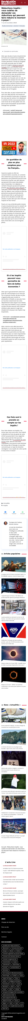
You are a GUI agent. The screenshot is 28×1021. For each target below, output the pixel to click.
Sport (17, 1003)
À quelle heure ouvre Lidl (16, 1006)
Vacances (5, 1006)
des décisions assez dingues (15, 188)
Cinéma (18, 951)
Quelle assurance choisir (8, 995)
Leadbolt (4, 1018)
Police (10, 989)
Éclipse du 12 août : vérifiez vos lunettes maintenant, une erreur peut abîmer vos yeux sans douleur (13, 686)
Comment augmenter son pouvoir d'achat (13, 953)
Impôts (5, 505)
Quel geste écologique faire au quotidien (13, 992)
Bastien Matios (13, 524)
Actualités (6, 503)
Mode (12, 986)
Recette (17, 1000)
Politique (17, 989)
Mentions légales (6, 932)
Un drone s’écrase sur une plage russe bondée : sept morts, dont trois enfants (12, 747)
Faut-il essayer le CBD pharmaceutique (12, 973)
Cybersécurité (6, 964)
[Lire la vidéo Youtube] (14, 148)
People (4, 989)
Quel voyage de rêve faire (9, 997)
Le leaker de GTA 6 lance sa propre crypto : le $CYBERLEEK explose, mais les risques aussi (13, 575)
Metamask (5, 986)
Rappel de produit (7, 1000)
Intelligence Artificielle (14, 981)
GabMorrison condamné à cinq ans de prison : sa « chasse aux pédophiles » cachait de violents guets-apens (13, 814)
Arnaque (5, 951)
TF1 (22, 1003)
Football (14, 975)
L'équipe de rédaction (8, 922)
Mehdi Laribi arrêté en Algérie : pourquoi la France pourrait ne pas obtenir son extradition (12, 770)
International (6, 984)
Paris (18, 986)
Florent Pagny (6, 975)
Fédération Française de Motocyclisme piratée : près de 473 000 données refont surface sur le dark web (12, 641)
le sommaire (11, 51)
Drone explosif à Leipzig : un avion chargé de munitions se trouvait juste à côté (13, 726)
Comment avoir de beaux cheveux (11, 956)
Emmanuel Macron (15, 967)
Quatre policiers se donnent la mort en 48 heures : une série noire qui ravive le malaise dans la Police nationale (13, 618)
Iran (13, 984)
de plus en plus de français (12, 66)
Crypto (15, 962)
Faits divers (5, 970)
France (21, 975)
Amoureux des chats (17, 948)
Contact (4, 937)
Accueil (3, 847)
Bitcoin (11, 951)
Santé (10, 1003)
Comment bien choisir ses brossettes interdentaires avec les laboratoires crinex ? (13, 882)
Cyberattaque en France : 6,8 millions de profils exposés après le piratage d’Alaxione (13, 596)
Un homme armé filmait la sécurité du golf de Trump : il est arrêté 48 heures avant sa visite (13, 792)
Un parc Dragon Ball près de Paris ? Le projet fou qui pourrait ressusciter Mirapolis (13, 836)
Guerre (16, 978)
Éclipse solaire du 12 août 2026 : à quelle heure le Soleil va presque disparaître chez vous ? (13, 664)
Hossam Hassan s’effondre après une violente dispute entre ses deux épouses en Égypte (13, 904)
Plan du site (5, 927)
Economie (5, 967)
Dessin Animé (16, 964)
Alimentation (6, 948)
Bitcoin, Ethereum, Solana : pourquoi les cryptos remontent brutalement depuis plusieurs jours (13, 893)
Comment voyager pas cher (10, 959)
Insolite (4, 981)
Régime (4, 1003)
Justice (18, 984)
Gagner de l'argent (7, 978)
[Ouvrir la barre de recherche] (21, 3)
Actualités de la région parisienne (11, 945)
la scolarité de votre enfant (13, 440)
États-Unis (5, 1008)
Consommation (6, 962)
